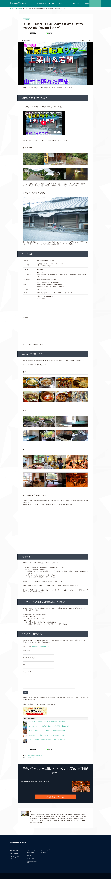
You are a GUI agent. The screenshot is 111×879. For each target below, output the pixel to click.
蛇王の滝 (33, 755)
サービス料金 (14, 850)
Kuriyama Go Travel (18, 3)
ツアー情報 (27, 755)
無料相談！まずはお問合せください (55, 797)
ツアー (26, 757)
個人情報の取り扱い (16, 853)
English (86, 3)
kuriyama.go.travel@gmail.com (40, 646)
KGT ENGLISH (52, 3)
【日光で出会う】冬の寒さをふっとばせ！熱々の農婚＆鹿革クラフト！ (47, 735)
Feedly (44, 852)
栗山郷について (62, 3)
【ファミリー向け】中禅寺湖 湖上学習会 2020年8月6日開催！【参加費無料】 (49, 726)
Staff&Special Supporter (15, 858)
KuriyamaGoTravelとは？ (75, 3)
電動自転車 (39, 755)
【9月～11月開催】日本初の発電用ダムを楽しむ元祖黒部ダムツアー (46, 739)
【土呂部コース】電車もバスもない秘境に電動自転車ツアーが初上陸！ (47, 721)
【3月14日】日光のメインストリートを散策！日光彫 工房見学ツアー (46, 730)
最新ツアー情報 (41, 3)
